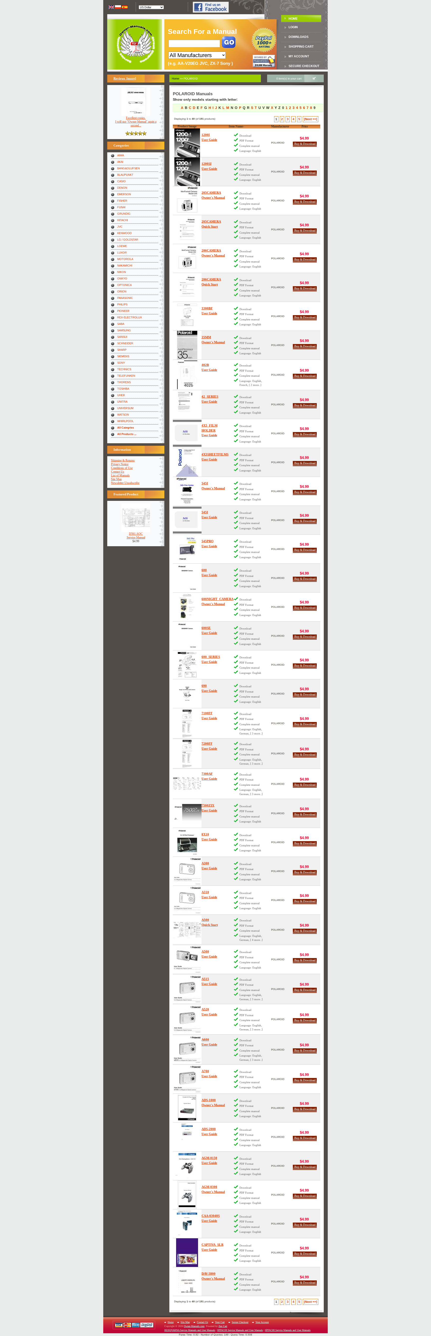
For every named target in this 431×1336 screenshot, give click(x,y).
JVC (119, 226)
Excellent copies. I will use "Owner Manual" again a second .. (135, 121)
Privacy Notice (119, 464)
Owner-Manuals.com (194, 1326)
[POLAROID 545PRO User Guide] (187, 549)
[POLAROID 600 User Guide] (187, 578)
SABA (120, 323)
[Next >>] (310, 119)
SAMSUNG (124, 330)
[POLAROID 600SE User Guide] (187, 636)
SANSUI (122, 336)
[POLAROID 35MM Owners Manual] (187, 345)
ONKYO (122, 278)
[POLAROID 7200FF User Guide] (187, 753)
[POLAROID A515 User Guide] (187, 989)
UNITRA (122, 401)
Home (293, 18)
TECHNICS (124, 369)
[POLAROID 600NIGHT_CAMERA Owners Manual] (187, 607)
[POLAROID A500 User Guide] (187, 959)
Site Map (116, 479)
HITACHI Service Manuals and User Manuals (240, 1330)
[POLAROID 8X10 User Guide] (187, 842)
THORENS (124, 382)
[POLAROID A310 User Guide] (187, 900)
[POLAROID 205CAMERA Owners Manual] (187, 200)
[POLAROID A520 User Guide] (187, 1019)
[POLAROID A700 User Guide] (187, 1079)
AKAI (120, 161)
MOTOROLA (125, 259)
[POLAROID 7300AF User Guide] (187, 784)
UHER (121, 395)
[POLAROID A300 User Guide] (187, 871)
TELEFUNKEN (126, 375)
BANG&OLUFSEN (128, 168)
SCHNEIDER (125, 343)
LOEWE (122, 246)
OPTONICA (124, 284)
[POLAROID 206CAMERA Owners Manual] (187, 258)
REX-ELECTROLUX (129, 317)
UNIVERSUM (125, 408)
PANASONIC (125, 297)
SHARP (121, 349)
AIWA (120, 155)
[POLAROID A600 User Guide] (187, 1049)
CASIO (121, 181)
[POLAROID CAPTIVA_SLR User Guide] (187, 1252)
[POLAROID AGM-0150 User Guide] (187, 1166)
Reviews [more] (124, 78)
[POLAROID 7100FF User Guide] (187, 723)
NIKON (121, 271)
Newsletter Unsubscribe (125, 483)
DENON (122, 187)
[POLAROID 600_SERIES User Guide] (187, 664)
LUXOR (122, 252)
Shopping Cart (301, 46)
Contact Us (117, 471)
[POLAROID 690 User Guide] (187, 693)
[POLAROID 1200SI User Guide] (187, 171)
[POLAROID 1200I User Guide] (187, 142)
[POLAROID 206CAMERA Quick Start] (187, 287)
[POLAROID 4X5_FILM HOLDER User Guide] (187, 433)
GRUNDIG (123, 213)
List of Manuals (120, 475)
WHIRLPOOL (125, 421)
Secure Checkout (304, 66)
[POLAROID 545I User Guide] (187, 520)
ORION (121, 291)
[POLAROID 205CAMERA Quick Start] (187, 229)
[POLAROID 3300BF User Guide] (187, 316)
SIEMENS (123, 356)
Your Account (262, 1322)
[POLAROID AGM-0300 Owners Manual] (187, 1194)
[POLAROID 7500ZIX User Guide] (187, 813)
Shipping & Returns (123, 460)
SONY (121, 362)
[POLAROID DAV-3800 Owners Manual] (187, 1281)
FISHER (122, 200)
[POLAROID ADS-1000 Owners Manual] (187, 1108)
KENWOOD (124, 233)
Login (293, 27)
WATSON (123, 414)
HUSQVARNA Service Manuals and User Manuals (189, 1330)
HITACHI (122, 220)
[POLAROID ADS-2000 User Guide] (187, 1137)
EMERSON (124, 194)
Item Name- (236, 126)
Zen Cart (222, 1326)
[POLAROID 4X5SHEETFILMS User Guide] (187, 462)
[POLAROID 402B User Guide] (187, 374)
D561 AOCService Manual (136, 535)
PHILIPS (122, 304)
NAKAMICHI (124, 265)
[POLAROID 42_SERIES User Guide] (187, 404)
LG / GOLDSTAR (127, 239)
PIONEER (123, 310)
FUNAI (121, 207)
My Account (299, 56)
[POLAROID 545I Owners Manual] (187, 491)
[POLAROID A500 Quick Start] (187, 929)
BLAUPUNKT (125, 174)
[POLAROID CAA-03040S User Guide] (187, 1223)
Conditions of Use (122, 468)
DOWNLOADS (299, 37)
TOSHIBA (123, 388)
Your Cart (220, 1322)
